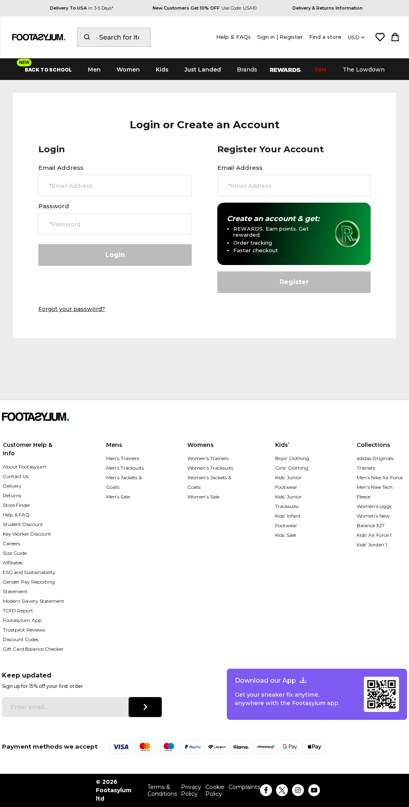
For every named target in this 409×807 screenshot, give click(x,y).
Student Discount (23, 524)
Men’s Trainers (122, 458)
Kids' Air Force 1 (374, 535)
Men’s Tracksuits (125, 468)
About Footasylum (24, 467)
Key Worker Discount (27, 534)
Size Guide (15, 553)
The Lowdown (364, 69)
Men (94, 69)
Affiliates (12, 563)
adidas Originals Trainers (375, 463)
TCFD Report (18, 611)
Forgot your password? (71, 309)
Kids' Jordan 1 (372, 545)
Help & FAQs (233, 37)
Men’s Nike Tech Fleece (375, 492)
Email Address (60, 167)
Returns (12, 495)
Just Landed (203, 69)
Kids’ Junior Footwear (288, 482)
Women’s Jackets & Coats (209, 482)
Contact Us (15, 476)
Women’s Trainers (207, 458)
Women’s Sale (203, 497)
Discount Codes (20, 639)
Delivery (12, 486)
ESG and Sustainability (29, 572)
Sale (321, 69)
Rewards (286, 69)
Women (128, 69)
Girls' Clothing (291, 468)
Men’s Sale (118, 497)
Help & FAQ (16, 515)
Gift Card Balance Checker (33, 649)
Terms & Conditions (162, 790)
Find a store (325, 37)
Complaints (244, 787)
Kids (162, 69)
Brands (247, 69)
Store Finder (16, 505)
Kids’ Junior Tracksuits (288, 501)
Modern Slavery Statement (33, 601)
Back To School (48, 70)
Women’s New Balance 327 (373, 520)
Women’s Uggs (374, 506)
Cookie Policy (214, 790)
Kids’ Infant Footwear (288, 520)
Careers (11, 543)
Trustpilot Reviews (24, 630)
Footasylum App (22, 620)
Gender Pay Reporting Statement (29, 586)
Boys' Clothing (292, 458)
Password (53, 206)
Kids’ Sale (285, 535)
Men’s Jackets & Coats (124, 482)
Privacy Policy (191, 790)
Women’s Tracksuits (210, 468)
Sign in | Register (280, 37)
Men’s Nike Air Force (380, 477)
